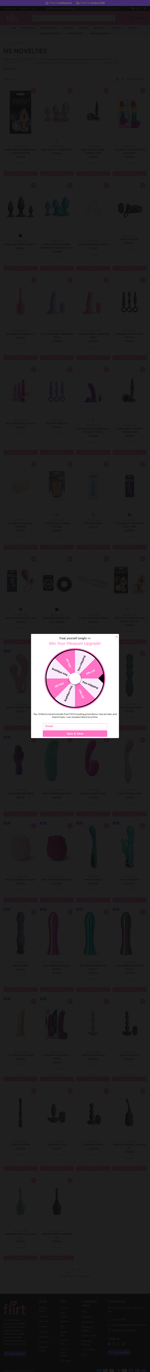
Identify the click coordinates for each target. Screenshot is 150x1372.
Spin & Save (75, 733)
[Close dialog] (116, 636)
